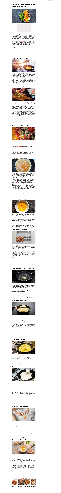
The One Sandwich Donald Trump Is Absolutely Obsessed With (20, 486)
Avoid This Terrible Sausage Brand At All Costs (14, 486)
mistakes (13, 46)
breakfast (17, 251)
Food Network (20, 146)
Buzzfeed (27, 423)
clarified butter (19, 327)
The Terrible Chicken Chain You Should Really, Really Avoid (27, 486)
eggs (23, 41)
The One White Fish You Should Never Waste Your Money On (33, 486)
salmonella (29, 362)
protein (18, 34)
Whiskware (19, 80)
